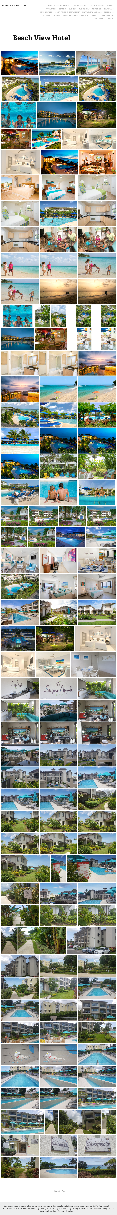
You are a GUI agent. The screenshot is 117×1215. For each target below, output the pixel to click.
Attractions (51, 9)
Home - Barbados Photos (59, 6)
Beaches (62, 9)
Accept (61, 1211)
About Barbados (80, 6)
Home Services (46, 12)
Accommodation (97, 6)
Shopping (47, 15)
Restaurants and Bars (91, 12)
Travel (94, 15)
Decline (69, 1211)
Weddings (98, 18)
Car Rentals (84, 9)
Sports (57, 15)
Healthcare (108, 9)
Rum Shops (108, 12)
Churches (96, 9)
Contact (109, 18)
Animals (110, 6)
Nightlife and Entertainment (67, 12)
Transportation (106, 15)
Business (72, 9)
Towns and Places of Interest (75, 15)
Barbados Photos (14, 5)
